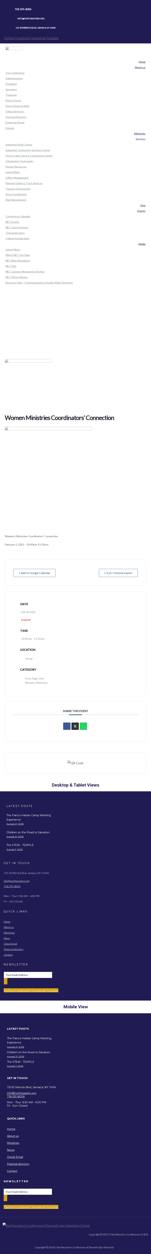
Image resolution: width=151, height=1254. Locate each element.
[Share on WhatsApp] (83, 726)
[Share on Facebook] (67, 726)
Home (75, 316)
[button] (34, 1028)
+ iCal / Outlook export (118, 573)
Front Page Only (34, 678)
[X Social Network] (75, 726)
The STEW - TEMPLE (20, 845)
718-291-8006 (12, 886)
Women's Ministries (36, 682)
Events (75, 326)
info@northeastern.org (16, 880)
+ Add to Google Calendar (34, 573)
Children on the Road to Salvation (28, 832)
